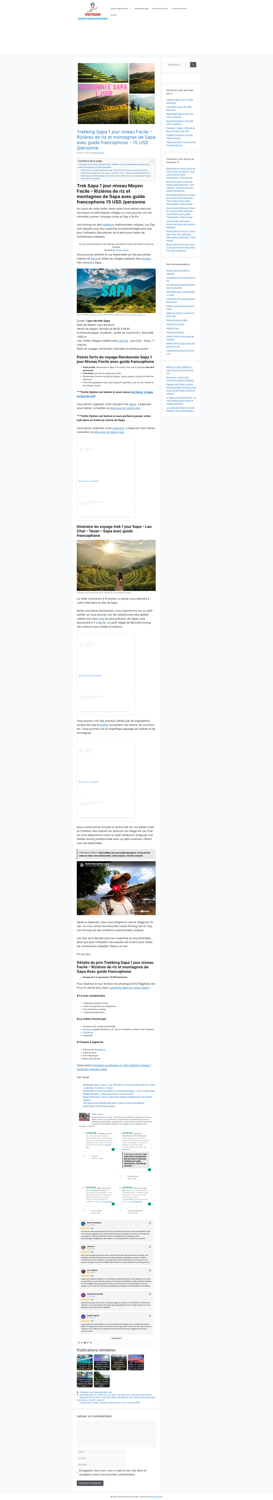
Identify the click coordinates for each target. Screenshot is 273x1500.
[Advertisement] (136, 40)
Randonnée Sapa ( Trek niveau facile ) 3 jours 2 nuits (108, 1094)
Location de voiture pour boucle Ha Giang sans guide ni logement (181, 224)
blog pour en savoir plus (124, 408)
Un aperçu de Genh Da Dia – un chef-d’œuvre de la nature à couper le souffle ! (181, 400)
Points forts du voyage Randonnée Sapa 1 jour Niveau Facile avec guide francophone (114, 170)
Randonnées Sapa (141, 9)
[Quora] (91, 1343)
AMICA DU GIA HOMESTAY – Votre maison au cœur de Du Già (180, 370)
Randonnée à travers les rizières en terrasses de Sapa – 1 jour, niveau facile (119, 1091)
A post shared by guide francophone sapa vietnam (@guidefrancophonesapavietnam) (107, 517)
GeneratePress (156, 1497)
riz (113, 593)
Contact (114, 15)
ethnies (146, 258)
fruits (101, 618)
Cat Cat (123, 340)
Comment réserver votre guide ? (129, 987)
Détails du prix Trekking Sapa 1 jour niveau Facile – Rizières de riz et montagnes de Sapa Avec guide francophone (116, 177)
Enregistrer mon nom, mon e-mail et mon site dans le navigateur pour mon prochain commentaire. (112, 1472)
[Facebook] (82, 1343)
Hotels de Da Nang (175, 332)
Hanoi (132, 404)
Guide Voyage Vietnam (119, 9)
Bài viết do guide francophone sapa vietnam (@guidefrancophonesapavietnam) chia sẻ (108, 711)
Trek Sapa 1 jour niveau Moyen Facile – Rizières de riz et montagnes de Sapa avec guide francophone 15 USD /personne (114, 165)
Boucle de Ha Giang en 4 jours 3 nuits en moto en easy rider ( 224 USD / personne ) (180, 247)
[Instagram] (79, 1343)
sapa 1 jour (102, 1395)
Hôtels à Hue (172, 328)
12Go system (122, 250)
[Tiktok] (88, 1343)
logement (118, 428)
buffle (104, 724)
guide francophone (138, 315)
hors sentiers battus (95, 315)
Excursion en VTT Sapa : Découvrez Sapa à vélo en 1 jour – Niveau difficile (110, 1402)
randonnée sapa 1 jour (88, 1395)
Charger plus (116, 1338)
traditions (108, 224)
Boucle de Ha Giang (160, 9)
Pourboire (87, 1032)
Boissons (87, 1029)
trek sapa (112, 1395)
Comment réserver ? (179, 9)
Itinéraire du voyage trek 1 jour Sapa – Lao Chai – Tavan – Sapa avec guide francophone (115, 173)
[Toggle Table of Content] (151, 161)
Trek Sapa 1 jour (123, 1395)
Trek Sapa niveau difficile (141, 1395)
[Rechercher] (193, 64)
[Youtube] (85, 1343)
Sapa (94, 258)
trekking (101, 1049)
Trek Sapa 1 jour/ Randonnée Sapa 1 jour (96, 1392)
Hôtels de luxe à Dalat (176, 320)
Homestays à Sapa (175, 324)
